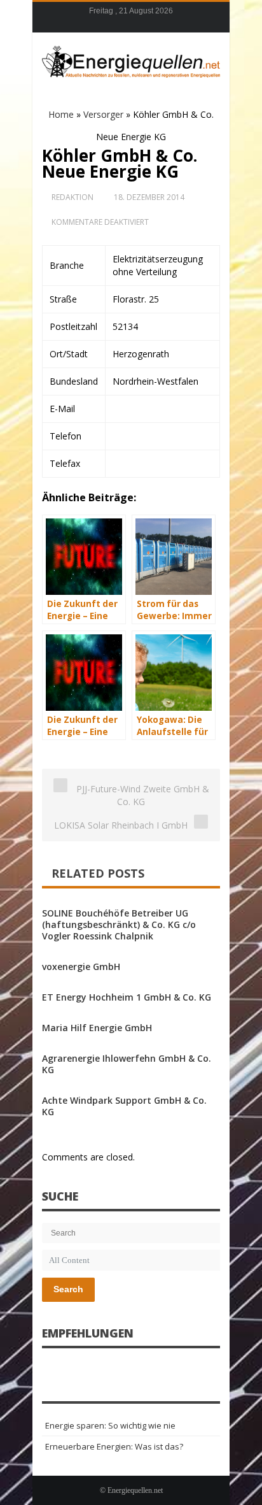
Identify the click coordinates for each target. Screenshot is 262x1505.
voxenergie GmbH (81, 966)
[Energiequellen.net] (131, 60)
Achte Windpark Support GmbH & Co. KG (124, 1106)
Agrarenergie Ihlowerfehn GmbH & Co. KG (126, 1064)
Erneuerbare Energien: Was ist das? (114, 1446)
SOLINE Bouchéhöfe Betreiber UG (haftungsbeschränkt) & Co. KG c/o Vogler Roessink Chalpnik (119, 924)
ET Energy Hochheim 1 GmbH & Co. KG (126, 997)
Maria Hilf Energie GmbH (97, 1028)
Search (68, 1289)
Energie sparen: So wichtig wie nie (110, 1425)
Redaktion (72, 197)
